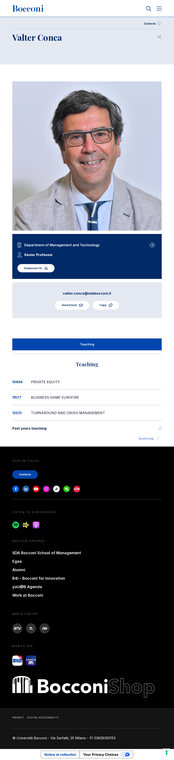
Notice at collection (60, 754)
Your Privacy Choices (100, 754)
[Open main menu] (159, 9)
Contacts (150, 23)
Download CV (33, 268)
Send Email (69, 305)
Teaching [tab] (87, 344)
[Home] (28, 8)
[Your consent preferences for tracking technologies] (167, 753)
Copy (103, 305)
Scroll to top (146, 438)
